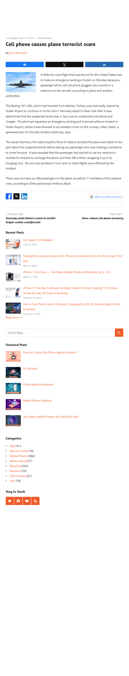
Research (15, 471)
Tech (12, 481)
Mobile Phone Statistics (37, 400)
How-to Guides (19, 451)
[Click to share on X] (16, 198)
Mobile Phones (45, 38)
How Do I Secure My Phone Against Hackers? (50, 352)
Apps (13, 446)
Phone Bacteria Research (38, 384)
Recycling (15, 466)
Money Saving (18, 461)
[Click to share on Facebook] (9, 198)
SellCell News (18, 476)
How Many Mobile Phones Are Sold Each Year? (51, 417)
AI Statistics (30, 368)
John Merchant (18, 53)
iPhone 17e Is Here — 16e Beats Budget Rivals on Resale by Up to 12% (66, 272)
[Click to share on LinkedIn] (24, 198)
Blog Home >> (14, 317)
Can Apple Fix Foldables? (38, 240)
